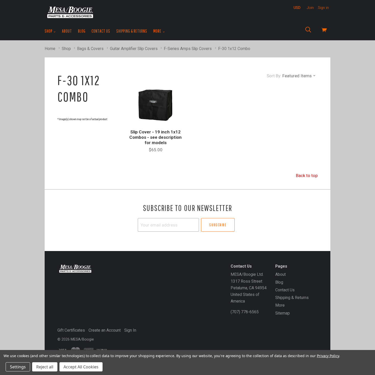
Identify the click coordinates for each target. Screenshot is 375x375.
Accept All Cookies (81, 367)
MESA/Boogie (82, 339)
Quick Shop (156, 126)
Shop (49, 31)
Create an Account (105, 330)
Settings (18, 367)
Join (310, 7)
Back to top (307, 175)
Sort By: (274, 75)
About (67, 31)
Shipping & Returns (131, 31)
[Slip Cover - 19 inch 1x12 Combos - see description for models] (155, 105)
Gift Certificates (71, 330)
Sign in (323, 7)
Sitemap (282, 313)
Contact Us (101, 31)
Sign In (130, 330)
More (157, 31)
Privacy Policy (328, 355)
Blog (81, 31)
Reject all (44, 367)
